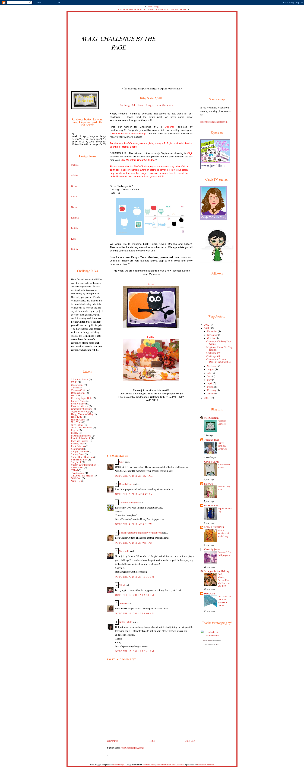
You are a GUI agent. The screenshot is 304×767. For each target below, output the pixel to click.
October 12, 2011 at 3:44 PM (134, 651)
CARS (74, 382)
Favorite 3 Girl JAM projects (225, 554)
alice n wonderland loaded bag (223, 533)
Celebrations (77, 384)
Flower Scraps (149, 764)
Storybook (76, 462)
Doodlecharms (78, 392)
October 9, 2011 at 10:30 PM (134, 576)
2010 (207, 398)
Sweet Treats (77, 467)
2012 (207, 324)
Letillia (74, 228)
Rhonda (75, 217)
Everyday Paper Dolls (81, 398)
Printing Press (78, 443)
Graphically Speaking (81, 408)
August (211, 369)
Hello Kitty (76, 416)
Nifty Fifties (77, 424)
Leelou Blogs (153, 6)
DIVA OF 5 (210, 593)
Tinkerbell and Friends (82, 475)
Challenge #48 (213, 356)
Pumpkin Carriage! (222, 422)
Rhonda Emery (126, 484)
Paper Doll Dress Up (81, 435)
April (210, 383)
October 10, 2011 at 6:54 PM (134, 595)
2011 (207, 328)
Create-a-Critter (79, 390)
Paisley (74, 432)
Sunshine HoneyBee (129, 502)
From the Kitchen (79, 406)
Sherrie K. (124, 551)
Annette (123, 603)
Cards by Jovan (212, 549)
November (212, 334)
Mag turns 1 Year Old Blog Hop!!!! (219, 348)
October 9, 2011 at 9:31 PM (134, 542)
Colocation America (205, 764)
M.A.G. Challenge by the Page (118, 42)
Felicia (74, 249)
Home (152, 740)
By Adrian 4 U (211, 505)
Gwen (74, 207)
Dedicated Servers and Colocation (170, 764)
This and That (211, 440)
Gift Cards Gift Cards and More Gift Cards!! (225, 601)
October (211, 338)
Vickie (122, 585)
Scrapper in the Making (216, 571)
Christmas (76, 387)
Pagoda (74, 430)
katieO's (208, 483)
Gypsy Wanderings (80, 411)
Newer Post (112, 740)
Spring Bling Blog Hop (82, 457)
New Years (76, 422)
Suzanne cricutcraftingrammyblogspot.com (140, 532)
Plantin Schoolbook (80, 438)
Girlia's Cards (211, 461)
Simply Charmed (79, 451)
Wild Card (76, 478)
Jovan (74, 196)
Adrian (74, 175)
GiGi (121, 461)
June (209, 376)
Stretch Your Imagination (83, 464)
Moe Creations (211, 418)
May (209, 379)
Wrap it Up (76, 480)
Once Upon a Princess (81, 427)
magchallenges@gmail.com (213, 121)
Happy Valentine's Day (82, 414)
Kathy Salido (125, 621)
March (210, 386)
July (209, 373)
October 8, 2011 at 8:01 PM (134, 524)
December (212, 331)
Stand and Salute (79, 459)
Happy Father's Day (225, 510)
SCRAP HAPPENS (214, 527)
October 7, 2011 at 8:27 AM (134, 475)
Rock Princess (78, 446)
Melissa (74, 164)
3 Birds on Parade (79, 379)
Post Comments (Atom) (132, 747)
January (211, 393)
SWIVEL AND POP (224, 488)
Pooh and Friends (79, 440)
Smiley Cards (77, 454)
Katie (73, 238)
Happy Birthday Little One (222, 445)
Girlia (74, 186)
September (212, 366)
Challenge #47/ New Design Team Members (146, 105)
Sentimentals (77, 448)
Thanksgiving (77, 473)
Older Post (190, 740)
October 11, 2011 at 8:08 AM (134, 613)
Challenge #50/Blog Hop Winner (218, 342)
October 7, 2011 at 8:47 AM (134, 494)
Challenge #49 (213, 352)
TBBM (74, 470)
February (212, 390)
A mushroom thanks (224, 466)
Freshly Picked (78, 403)
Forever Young (78, 401)
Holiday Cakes (78, 419)
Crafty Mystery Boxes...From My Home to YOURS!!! (224, 580)
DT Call (75, 395)
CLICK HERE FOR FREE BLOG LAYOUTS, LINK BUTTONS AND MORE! (151, 9)
